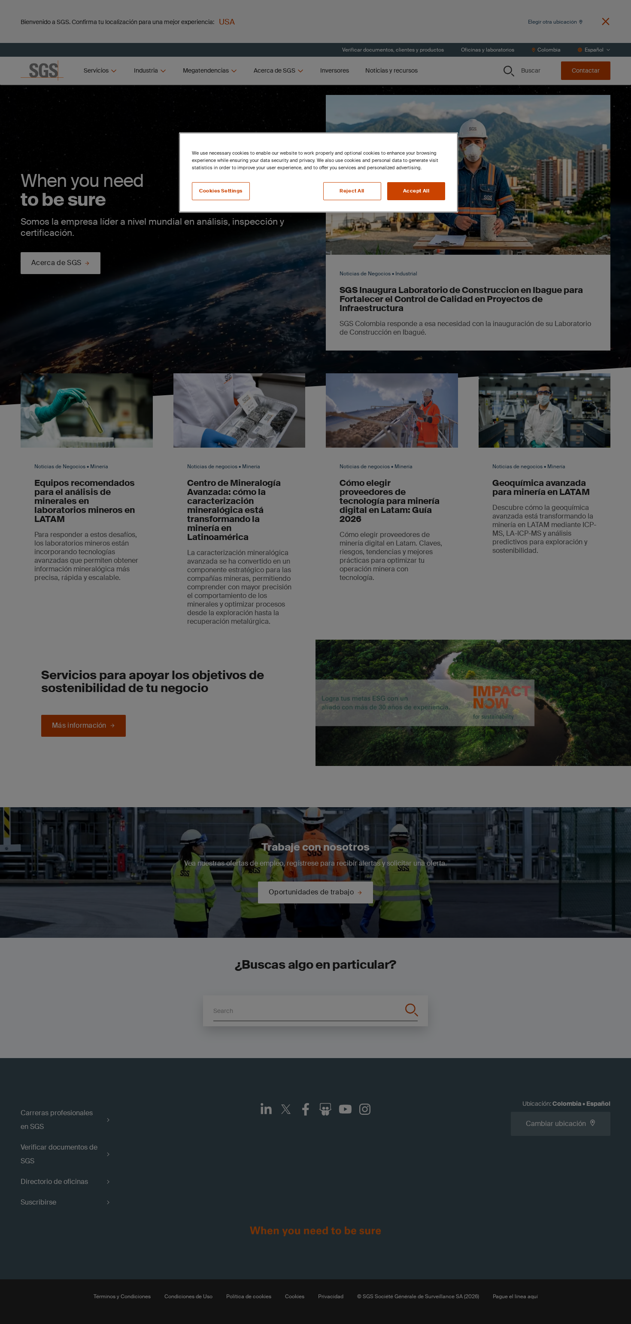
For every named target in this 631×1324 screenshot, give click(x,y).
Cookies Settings (221, 191)
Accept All (416, 191)
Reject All (352, 191)
